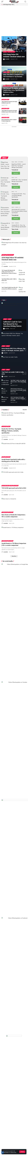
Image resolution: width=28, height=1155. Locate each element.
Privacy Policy (5, 1152)
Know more (16, 173)
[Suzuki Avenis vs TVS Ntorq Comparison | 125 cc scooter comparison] (14, 533)
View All (24, 409)
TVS (16, 191)
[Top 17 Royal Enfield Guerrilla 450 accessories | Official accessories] (22, 290)
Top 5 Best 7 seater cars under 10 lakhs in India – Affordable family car (18, 382)
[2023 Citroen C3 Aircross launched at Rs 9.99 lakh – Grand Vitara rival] (5, 391)
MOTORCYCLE (11, 51)
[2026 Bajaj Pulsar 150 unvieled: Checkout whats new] (14, 44)
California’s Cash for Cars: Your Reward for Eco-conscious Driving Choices (12, 324)
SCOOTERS (4, 426)
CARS (8, 72)
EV (19, 207)
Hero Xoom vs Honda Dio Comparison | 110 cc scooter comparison (13, 515)
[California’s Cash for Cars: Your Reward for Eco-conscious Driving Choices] (14, 311)
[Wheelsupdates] (14, 1)
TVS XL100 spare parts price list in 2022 (14, 488)
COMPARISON (4, 512)
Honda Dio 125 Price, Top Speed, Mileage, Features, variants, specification (11, 431)
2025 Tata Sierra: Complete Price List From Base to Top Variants (13, 75)
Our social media (7, 561)
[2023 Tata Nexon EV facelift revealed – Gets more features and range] (5, 399)
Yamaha (17, 222)
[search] (25, 1)
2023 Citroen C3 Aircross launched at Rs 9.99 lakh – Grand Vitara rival (18, 390)
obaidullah (7, 59)
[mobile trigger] (3, 1)
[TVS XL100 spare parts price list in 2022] (14, 478)
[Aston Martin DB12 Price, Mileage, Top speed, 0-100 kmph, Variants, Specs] (14, 339)
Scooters (5, 409)
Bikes (16, 161)
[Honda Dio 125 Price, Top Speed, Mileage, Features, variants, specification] (14, 419)
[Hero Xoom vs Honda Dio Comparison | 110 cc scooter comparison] (14, 505)
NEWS (5, 51)
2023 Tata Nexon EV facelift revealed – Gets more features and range (17, 399)
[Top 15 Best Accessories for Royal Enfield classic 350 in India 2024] (22, 111)
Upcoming (20, 161)
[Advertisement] (14, 21)
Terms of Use (13, 1152)
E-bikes (17, 207)
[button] (17, 4)
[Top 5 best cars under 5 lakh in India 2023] (14, 363)
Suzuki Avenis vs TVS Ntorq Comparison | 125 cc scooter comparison (14, 544)
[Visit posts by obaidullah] (4, 59)
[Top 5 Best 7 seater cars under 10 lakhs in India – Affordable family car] (5, 383)
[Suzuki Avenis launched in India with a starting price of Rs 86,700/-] (14, 450)
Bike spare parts (5, 485)
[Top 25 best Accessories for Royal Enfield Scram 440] (22, 102)
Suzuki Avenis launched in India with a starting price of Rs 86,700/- (13, 460)
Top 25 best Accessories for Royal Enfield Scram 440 (9, 102)
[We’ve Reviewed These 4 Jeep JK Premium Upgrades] (22, 120)
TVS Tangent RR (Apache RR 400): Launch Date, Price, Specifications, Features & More (13, 90)
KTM (16, 177)
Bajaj (13, 161)
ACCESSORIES (4, 99)
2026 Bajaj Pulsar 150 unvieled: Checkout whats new (9, 4)
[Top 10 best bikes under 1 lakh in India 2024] (22, 281)
